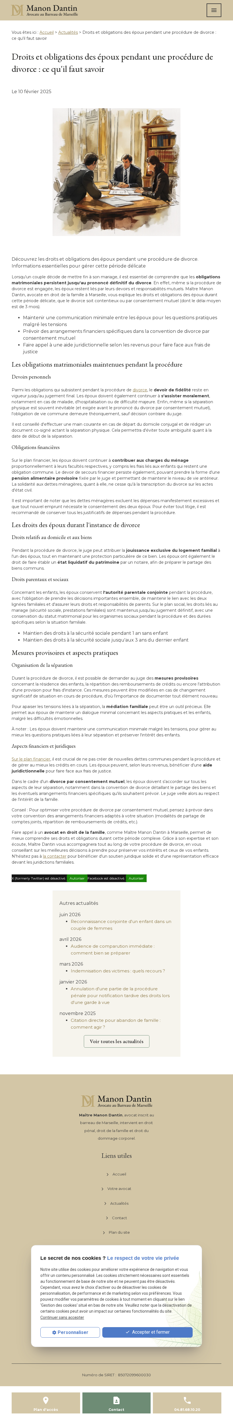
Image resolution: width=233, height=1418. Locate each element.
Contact (119, 1218)
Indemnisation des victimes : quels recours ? (118, 971)
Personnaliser (73, 1332)
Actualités (68, 32)
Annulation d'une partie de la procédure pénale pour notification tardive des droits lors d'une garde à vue (120, 995)
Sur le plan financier (31, 759)
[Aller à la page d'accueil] (44, 10)
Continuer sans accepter (62, 1317)
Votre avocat (119, 1188)
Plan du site (119, 1232)
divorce (140, 389)
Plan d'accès (46, 1409)
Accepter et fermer (150, 1332)
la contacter (54, 856)
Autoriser (77, 878)
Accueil (46, 32)
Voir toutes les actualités (116, 1041)
